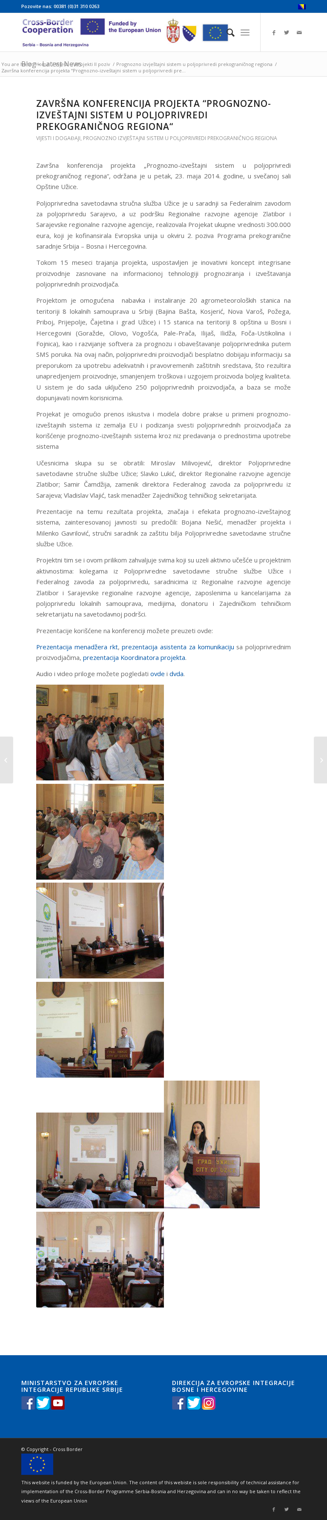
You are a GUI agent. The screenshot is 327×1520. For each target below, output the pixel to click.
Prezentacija (55, 646)
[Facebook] (273, 32)
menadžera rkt (96, 646)
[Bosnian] (302, 7)
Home (42, 64)
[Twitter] (286, 32)
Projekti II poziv (92, 64)
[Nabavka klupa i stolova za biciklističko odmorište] (6, 760)
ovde (157, 673)
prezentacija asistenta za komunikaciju (179, 646)
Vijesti (62, 64)
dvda (176, 673)
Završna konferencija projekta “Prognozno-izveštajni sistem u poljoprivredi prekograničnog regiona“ (153, 115)
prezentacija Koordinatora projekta (134, 657)
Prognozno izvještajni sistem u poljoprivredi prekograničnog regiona (194, 64)
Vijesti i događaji (58, 138)
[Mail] (299, 32)
